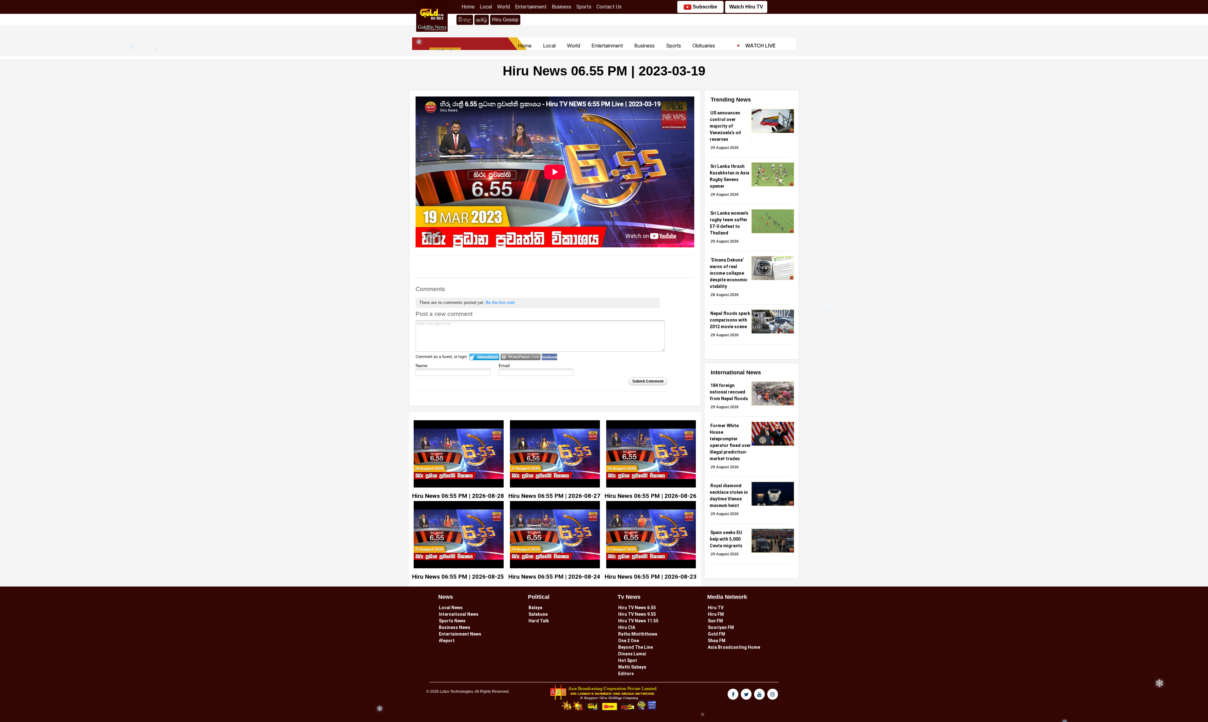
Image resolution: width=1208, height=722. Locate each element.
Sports (585, 6)
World (504, 6)
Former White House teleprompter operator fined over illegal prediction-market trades (730, 442)
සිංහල (464, 19)
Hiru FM (716, 614)
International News (458, 614)
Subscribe (704, 6)
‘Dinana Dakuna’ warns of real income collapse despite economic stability (728, 273)
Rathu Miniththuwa (637, 634)
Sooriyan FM (721, 627)
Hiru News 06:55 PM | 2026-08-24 (554, 576)
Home (469, 6)
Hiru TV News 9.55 (637, 614)
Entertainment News (460, 634)
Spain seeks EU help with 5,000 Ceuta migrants (726, 539)
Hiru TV (716, 607)
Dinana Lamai (632, 653)
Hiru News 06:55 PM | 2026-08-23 (650, 576)
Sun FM (715, 620)
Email (504, 365)
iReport (447, 640)
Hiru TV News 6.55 (637, 607)
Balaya (535, 607)
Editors (626, 673)
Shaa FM (716, 640)
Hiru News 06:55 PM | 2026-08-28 (458, 495)
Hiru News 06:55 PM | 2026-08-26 (650, 495)
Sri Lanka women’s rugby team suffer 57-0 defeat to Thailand (729, 223)
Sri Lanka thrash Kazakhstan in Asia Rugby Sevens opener (729, 176)
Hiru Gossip (505, 19)
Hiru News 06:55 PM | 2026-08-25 (458, 576)
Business (563, 6)
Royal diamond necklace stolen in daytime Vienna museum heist (729, 495)
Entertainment (532, 6)
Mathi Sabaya (632, 667)
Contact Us (610, 6)
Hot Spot (627, 660)
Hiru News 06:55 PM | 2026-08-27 (554, 495)
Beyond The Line (635, 647)
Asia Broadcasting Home (734, 647)
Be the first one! (500, 302)
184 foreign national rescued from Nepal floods (729, 392)
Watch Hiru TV (746, 6)
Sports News (452, 620)
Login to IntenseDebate (484, 357)
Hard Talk (538, 620)
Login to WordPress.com (520, 357)
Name (422, 365)
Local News (451, 607)
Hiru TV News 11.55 (638, 620)
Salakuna (538, 614)
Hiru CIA (626, 627)
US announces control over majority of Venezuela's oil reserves (725, 126)
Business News (454, 627)
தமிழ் (482, 19)
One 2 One (628, 640)
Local (487, 6)
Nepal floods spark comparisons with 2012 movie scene (730, 320)
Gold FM (716, 634)
